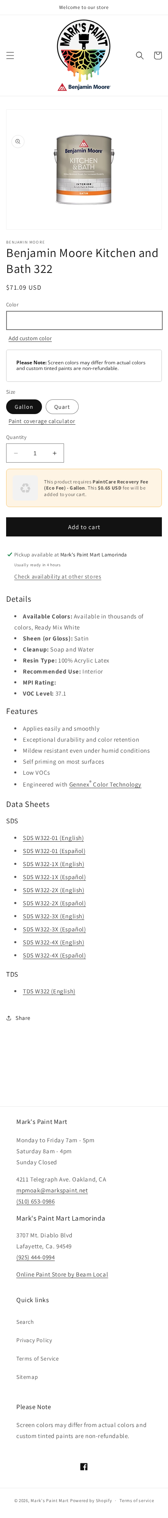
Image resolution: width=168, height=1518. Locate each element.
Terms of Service (37, 1358)
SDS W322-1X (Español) (54, 877)
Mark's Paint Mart (50, 1500)
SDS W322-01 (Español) (54, 851)
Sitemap (27, 1377)
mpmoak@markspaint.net (52, 1190)
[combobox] (84, 320)
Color (12, 304)
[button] (10, 55)
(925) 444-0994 (35, 1257)
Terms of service (136, 1500)
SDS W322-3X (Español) (54, 929)
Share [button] (23, 1018)
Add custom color (30, 338)
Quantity (16, 437)
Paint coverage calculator (42, 421)
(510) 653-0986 (35, 1201)
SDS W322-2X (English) (53, 890)
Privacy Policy (34, 1340)
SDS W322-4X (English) (53, 942)
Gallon (24, 406)
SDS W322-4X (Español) (54, 955)
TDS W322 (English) (49, 991)
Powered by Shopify (91, 1500)
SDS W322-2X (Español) (54, 903)
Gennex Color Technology (105, 783)
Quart (62, 406)
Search (25, 1321)
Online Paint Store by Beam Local (62, 1274)
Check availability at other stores (57, 576)
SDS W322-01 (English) (53, 838)
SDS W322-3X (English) (53, 916)
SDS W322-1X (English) (53, 864)
